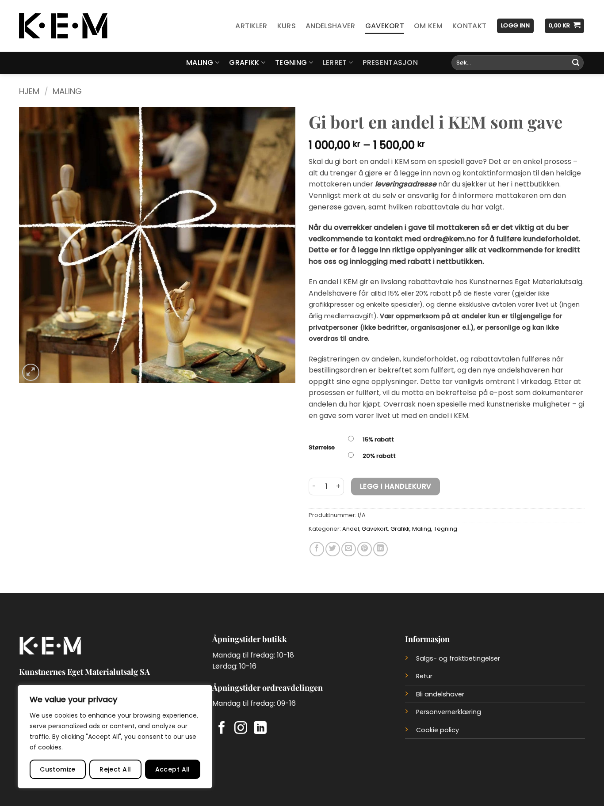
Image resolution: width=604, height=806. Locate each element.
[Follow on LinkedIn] (260, 729)
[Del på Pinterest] (364, 549)
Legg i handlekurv (396, 486)
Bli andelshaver (440, 694)
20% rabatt (379, 456)
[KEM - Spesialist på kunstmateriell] (63, 26)
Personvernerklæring (448, 711)
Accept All (172, 769)
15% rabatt (378, 439)
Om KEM (428, 26)
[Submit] (575, 62)
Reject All (115, 769)
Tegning (291, 62)
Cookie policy (437, 730)
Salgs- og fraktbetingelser (458, 658)
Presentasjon (390, 62)
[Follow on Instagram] (240, 729)
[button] (515, 26)
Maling (200, 62)
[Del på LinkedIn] (380, 549)
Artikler (251, 26)
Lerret (335, 62)
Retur (424, 676)
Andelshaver (331, 26)
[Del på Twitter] (332, 549)
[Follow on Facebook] (221, 729)
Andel (350, 528)
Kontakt (469, 26)
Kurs (286, 26)
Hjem (29, 91)
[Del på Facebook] (317, 549)
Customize (58, 769)
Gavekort (385, 26)
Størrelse (322, 448)
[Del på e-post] (348, 549)
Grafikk (244, 62)
